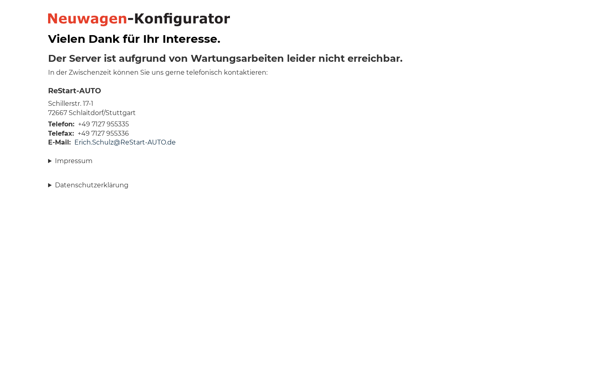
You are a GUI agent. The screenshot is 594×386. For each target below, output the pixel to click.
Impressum (74, 161)
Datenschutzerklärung (91, 185)
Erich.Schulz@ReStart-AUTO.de (125, 142)
